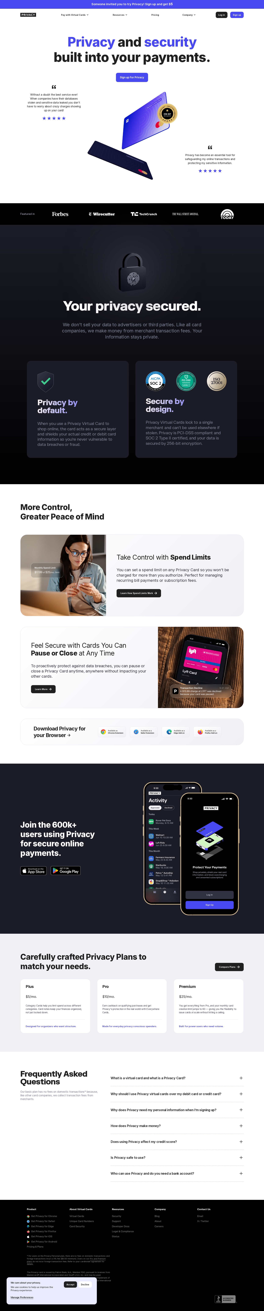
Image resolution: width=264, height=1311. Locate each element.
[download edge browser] (175, 732)
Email (200, 1216)
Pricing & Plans (35, 1246)
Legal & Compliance (123, 1231)
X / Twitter (203, 1221)
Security (116, 1216)
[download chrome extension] (112, 732)
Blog (157, 1216)
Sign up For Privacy (132, 77)
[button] (75, 15)
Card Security (77, 1226)
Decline (85, 1284)
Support (116, 1221)
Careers (159, 1226)
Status (115, 1236)
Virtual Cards (77, 1216)
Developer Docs (120, 1226)
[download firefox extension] (207, 732)
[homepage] (37, 15)
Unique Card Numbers (82, 1221)
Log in (221, 15)
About (158, 1221)
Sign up (237, 15)
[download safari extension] (144, 732)
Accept (70, 1284)
